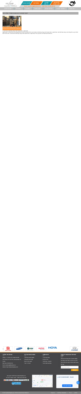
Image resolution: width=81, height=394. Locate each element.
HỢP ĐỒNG (18, 8)
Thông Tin (71, 8)
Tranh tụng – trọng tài (47, 361)
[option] (7, 349)
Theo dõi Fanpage (67, 385)
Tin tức (70, 392)
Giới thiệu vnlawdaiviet (61, 392)
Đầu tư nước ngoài (28, 361)
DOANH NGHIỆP (7, 8)
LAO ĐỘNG (27, 8)
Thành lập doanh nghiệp (29, 357)
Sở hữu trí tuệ (45, 359)
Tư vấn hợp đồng (46, 357)
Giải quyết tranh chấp (28, 359)
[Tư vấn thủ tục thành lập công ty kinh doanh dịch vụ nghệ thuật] (12, 22)
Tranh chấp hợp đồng (47, 363)
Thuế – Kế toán (27, 363)
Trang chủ (53, 392)
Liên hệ (75, 392)
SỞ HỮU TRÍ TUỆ (48, 8)
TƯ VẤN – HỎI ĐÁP (60, 8)
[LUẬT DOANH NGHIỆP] (40, 3)
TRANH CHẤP (37, 8)
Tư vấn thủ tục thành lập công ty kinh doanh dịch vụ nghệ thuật (15, 30)
